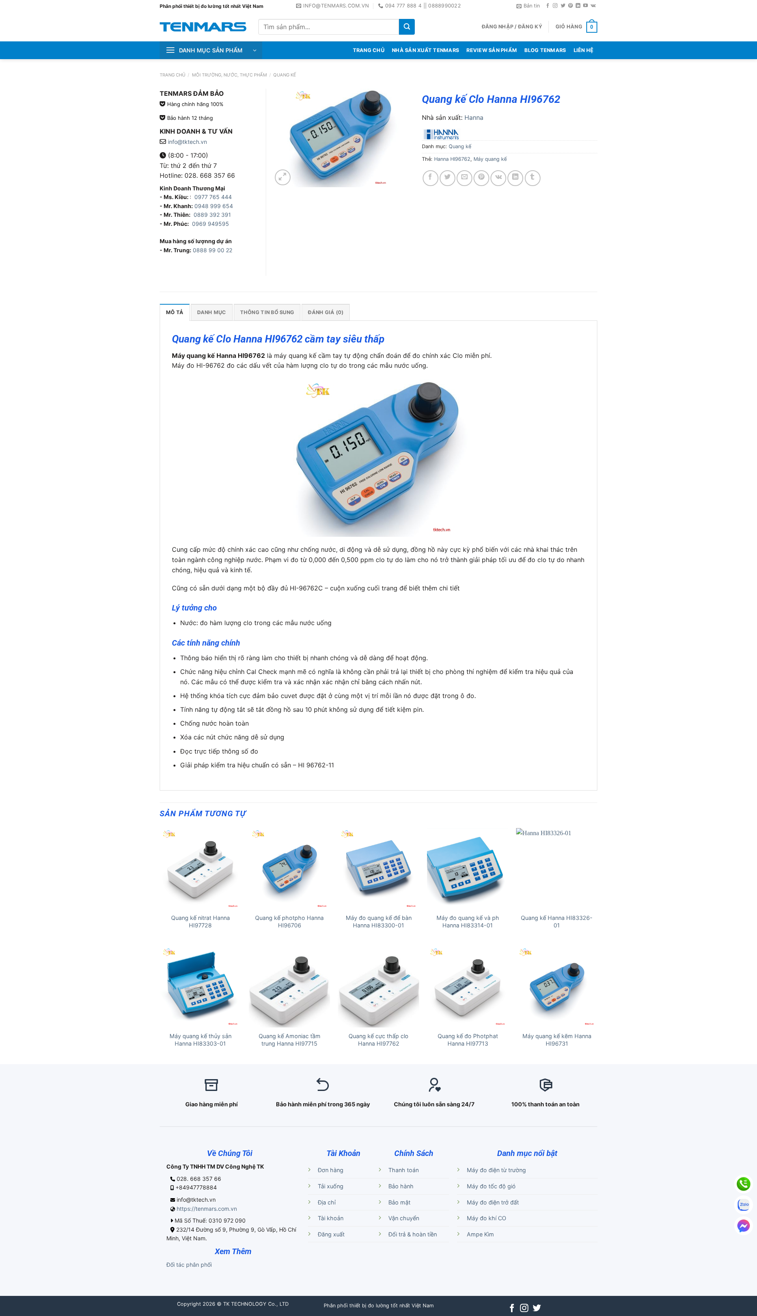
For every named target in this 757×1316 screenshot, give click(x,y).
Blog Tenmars (545, 50)
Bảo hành (401, 1186)
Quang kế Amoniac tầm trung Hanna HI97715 (290, 1040)
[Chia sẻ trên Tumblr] (533, 178)
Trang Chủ (368, 50)
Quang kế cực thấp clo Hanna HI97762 (378, 1040)
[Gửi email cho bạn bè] (464, 178)
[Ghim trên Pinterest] (481, 178)
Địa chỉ (327, 1202)
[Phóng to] (283, 177)
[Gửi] (407, 27)
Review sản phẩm (491, 50)
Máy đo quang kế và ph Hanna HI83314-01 (467, 921)
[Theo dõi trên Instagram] (555, 6)
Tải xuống (330, 1186)
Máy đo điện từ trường (496, 1170)
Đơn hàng (330, 1170)
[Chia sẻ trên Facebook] (430, 178)
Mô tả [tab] (174, 312)
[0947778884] (743, 1184)
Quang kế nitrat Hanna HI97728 (200, 921)
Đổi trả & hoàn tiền (412, 1234)
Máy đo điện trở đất (493, 1202)
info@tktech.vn (187, 141)
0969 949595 (210, 223)
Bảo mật (399, 1202)
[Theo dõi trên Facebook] (547, 6)
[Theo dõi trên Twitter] (563, 6)
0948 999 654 (213, 206)
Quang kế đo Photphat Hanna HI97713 (468, 1040)
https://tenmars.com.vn (207, 1208)
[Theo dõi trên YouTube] (585, 6)
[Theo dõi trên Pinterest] (570, 6)
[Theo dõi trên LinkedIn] (578, 6)
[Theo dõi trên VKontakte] (593, 6)
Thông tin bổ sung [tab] (267, 312)
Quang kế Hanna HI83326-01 (557, 921)
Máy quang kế (490, 159)
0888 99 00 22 (212, 250)
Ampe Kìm (480, 1234)
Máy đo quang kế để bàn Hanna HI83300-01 (379, 921)
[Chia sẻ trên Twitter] (447, 178)
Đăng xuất (331, 1234)
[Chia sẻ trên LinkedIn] (515, 178)
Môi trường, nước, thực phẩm (229, 75)
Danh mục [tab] (211, 312)
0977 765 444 (212, 197)
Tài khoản (330, 1218)
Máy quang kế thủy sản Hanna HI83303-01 (200, 1040)
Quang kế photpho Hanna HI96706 (289, 921)
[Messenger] (743, 1225)
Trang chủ (172, 75)
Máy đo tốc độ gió (491, 1186)
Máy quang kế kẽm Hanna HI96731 (556, 1040)
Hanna (473, 117)
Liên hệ (584, 50)
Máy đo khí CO (486, 1218)
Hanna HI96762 (452, 159)
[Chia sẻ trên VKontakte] (498, 178)
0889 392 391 (212, 214)
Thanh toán (403, 1170)
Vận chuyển (403, 1218)
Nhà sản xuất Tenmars (425, 50)
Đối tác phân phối (189, 1264)
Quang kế (284, 75)
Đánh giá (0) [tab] (325, 312)
